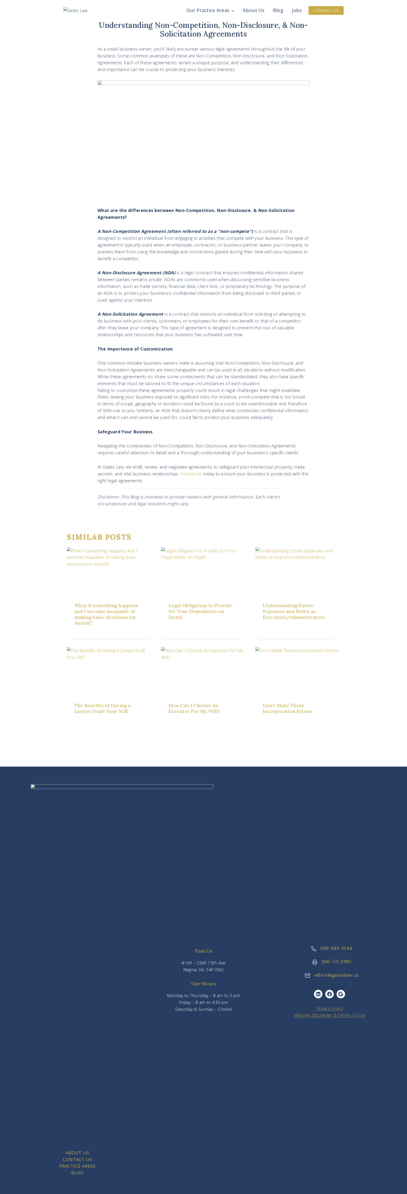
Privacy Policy (329, 1008)
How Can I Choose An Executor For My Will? (194, 708)
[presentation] (109, 571)
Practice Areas (77, 1166)
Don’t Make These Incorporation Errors (287, 708)
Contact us (191, 474)
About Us (254, 10)
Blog (278, 10)
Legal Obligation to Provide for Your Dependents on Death (200, 611)
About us (77, 1152)
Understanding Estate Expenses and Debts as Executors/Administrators (294, 611)
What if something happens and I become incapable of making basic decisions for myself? (106, 614)
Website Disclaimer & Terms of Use (329, 1015)
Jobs (297, 10)
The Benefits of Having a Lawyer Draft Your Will (102, 708)
